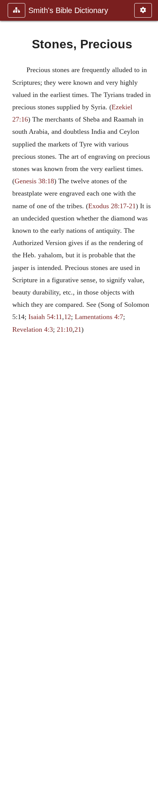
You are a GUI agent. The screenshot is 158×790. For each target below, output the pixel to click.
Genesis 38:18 (34, 181)
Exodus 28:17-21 (112, 206)
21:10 (64, 329)
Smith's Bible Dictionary (68, 10)
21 (77, 329)
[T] (149, 395)
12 (67, 317)
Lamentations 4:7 (99, 317)
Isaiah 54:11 (45, 317)
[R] (9, 395)
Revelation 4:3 (32, 329)
